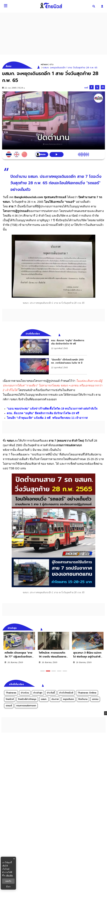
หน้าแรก (44, 64)
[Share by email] (103, 87)
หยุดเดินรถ (68, 699)
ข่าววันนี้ (51, 692)
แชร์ (86, 87)
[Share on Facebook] (91, 87)
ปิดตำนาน (82, 699)
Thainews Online (87, 692)
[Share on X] (97, 87)
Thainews (11, 692)
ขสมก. (44, 699)
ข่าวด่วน (25, 692)
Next (103, 627)
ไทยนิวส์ (10, 699)
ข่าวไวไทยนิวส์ (66, 692)
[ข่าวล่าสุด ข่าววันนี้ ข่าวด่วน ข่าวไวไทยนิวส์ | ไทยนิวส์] (51, 5)
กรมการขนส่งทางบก (26, 705)
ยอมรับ (8, 881)
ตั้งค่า (8, 887)
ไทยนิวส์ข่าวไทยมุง (27, 699)
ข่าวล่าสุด (37, 692)
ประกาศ (55, 699)
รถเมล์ (9, 705)
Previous (98, 627)
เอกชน (95, 699)
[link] (53, 347)
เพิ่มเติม (9, 875)
